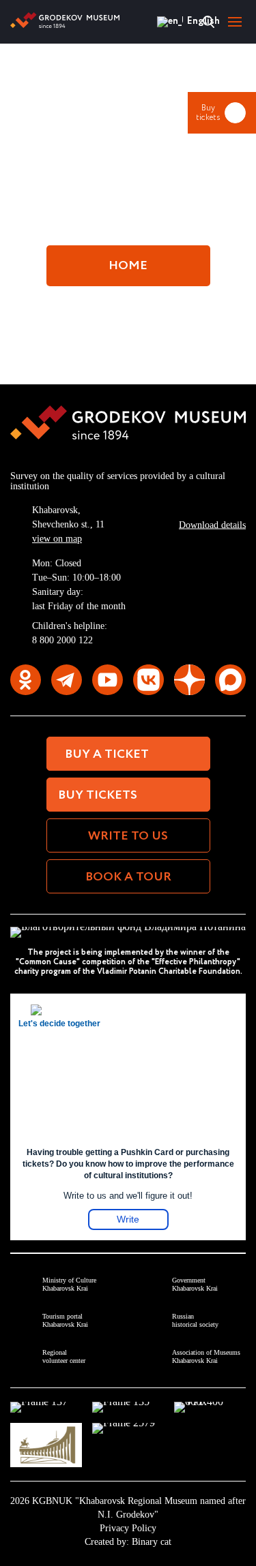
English (168, 21)
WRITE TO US (128, 836)
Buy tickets (208, 112)
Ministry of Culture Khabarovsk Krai (69, 1284)
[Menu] (235, 22)
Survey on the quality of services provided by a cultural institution (117, 481)
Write (128, 1219)
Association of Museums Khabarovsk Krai (206, 1356)
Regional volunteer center (63, 1356)
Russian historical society (195, 1320)
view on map (57, 539)
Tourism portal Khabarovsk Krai (65, 1320)
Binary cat (151, 1542)
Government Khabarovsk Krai (195, 1284)
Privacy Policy (128, 1528)
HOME (128, 266)
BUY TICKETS (97, 795)
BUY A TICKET (107, 754)
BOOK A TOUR (128, 877)
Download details (212, 524)
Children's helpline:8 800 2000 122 (69, 633)
